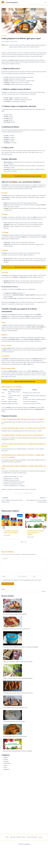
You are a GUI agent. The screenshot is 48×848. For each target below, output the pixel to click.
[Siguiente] (44, 527)
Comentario (5, 558)
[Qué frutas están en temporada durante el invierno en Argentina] (12, 744)
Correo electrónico (22, 576)
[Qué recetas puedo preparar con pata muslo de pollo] (12, 729)
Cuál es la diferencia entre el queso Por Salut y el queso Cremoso (12, 500)
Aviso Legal (12, 837)
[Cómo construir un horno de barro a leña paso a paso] (12, 700)
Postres (5, 765)
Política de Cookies (21, 837)
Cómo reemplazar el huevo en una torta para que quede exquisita (36, 500)
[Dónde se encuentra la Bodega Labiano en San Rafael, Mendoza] (12, 670)
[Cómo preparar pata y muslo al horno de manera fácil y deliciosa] (12, 686)
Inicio (7, 837)
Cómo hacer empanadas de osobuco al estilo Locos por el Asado (17, 661)
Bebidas (5, 757)
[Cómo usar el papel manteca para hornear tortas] (12, 715)
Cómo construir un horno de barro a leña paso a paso (15, 707)
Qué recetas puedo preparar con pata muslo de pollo (15, 736)
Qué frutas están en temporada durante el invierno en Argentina (35, 532)
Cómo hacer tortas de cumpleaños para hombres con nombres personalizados (20, 647)
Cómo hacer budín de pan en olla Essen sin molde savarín (16, 628)
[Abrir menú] (45, 2)
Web (34, 576)
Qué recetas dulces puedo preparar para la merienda (15, 614)
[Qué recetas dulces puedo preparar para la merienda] (12, 605)
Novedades (4, 35)
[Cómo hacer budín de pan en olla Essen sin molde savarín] (12, 622)
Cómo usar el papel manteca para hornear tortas (14, 721)
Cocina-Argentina (6, 41)
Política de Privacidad (32, 837)
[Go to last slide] (4, 527)
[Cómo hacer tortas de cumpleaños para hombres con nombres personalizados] (12, 638)
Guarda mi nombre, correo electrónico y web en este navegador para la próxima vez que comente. (22, 580)
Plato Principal (7, 763)
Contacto (40, 837)
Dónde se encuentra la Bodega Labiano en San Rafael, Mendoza (17, 678)
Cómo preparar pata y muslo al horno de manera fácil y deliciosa (18, 692)
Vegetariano (6, 769)
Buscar (3, 589)
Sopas (5, 767)
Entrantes (6, 759)
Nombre (4, 576)
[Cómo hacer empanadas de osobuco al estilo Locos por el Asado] (12, 654)
